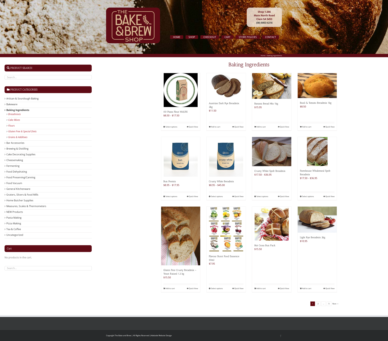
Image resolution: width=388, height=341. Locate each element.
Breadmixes (14, 114)
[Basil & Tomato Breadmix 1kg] (317, 85)
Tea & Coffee (13, 229)
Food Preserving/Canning (20, 177)
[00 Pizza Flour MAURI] (180, 90)
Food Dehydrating (16, 171)
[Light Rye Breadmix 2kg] (317, 220)
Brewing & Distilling (17, 148)
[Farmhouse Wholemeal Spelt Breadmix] (317, 151)
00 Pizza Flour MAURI (175, 111)
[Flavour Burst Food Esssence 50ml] (226, 229)
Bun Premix (169, 181)
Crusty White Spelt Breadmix (269, 171)
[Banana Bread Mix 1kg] (271, 86)
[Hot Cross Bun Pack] (271, 224)
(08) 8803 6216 (264, 22)
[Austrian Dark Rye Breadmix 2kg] (226, 86)
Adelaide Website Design (161, 335)
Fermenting (13, 166)
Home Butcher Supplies (19, 200)
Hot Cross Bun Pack (264, 245)
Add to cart (215, 126)
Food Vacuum (14, 183)
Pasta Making (14, 217)
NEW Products (14, 212)
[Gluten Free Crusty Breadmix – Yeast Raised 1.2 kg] (180, 236)
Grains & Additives (17, 137)
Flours (11, 125)
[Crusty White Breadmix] (226, 157)
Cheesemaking (14, 160)
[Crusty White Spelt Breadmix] (271, 151)
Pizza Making (13, 223)
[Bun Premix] (180, 157)
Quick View (193, 126)
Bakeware (11, 104)
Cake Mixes (14, 120)
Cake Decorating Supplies (20, 154)
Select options (171, 126)
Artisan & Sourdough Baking (22, 98)
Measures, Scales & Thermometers (26, 206)
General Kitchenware (18, 189)
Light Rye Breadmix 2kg (312, 237)
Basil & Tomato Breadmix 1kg (315, 102)
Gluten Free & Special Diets (22, 131)
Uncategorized (14, 235)
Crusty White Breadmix (221, 181)
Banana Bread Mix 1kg (266, 103)
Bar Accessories (15, 143)
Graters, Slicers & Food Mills (22, 194)
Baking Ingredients (17, 110)
